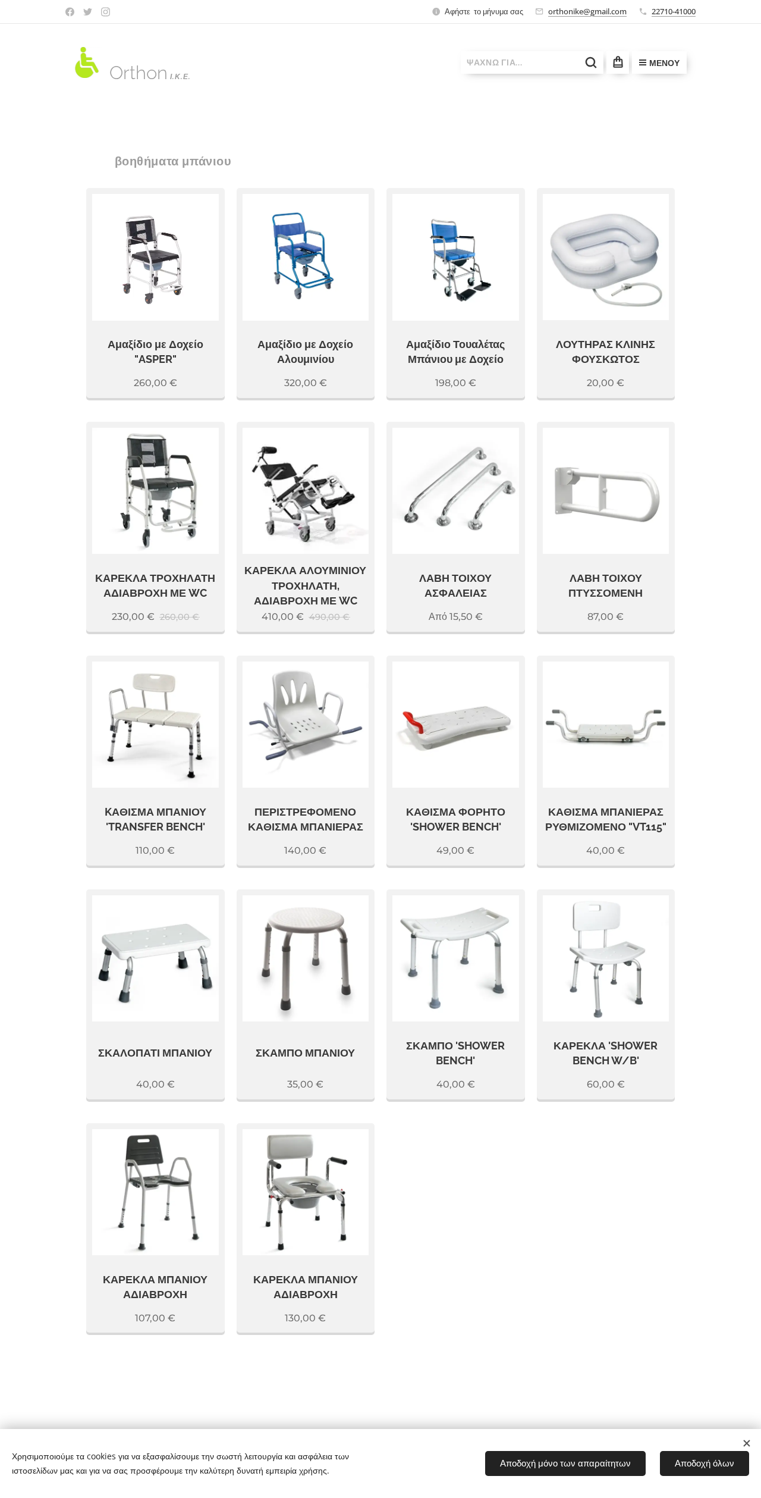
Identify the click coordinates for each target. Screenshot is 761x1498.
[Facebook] (69, 12)
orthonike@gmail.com (587, 11)
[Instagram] (105, 12)
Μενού (664, 63)
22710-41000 (674, 11)
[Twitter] (87, 12)
